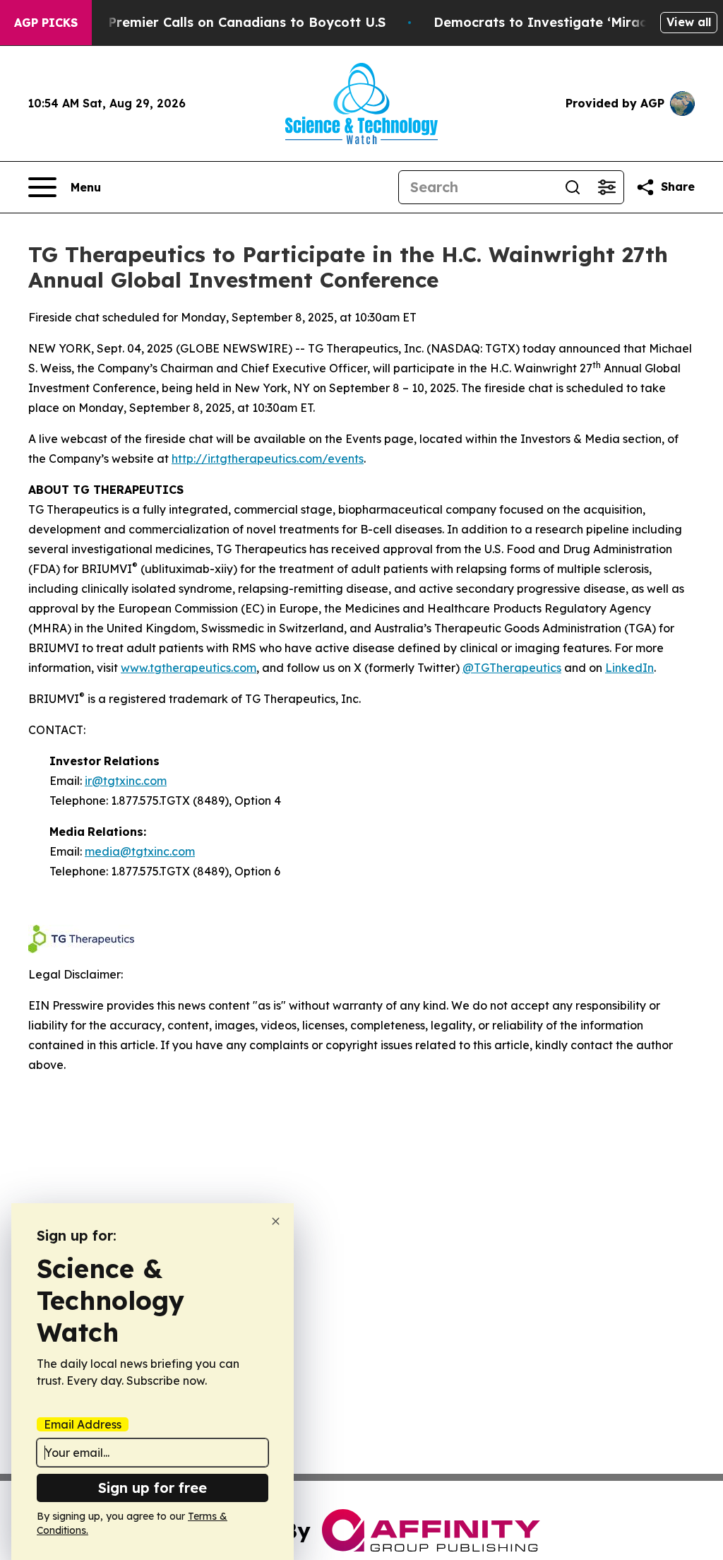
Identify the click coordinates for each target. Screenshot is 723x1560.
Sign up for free (152, 1487)
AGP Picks (46, 23)
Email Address (82, 1424)
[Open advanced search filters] (606, 187)
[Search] (573, 187)
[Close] (275, 1221)
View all (689, 22)
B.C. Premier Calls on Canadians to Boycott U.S (233, 22)
